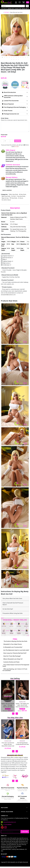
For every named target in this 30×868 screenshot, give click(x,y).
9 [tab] (21, 57)
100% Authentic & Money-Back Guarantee (13, 96)
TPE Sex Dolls (13, 198)
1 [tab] (2, 57)
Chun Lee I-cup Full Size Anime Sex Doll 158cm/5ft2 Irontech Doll (7, 744)
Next (27, 37)
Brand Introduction (10, 92)
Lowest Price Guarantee (11, 100)
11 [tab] (25, 57)
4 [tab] (9, 57)
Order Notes (4, 118)
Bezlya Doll (24, 8)
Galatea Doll (11, 8)
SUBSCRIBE (24, 831)
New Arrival (5, 198)
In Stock (20, 198)
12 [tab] (27, 57)
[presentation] (13, 713)
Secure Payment (9, 104)
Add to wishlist (7, 190)
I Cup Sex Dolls (21, 196)
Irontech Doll (17, 8)
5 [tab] (11, 57)
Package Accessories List (11, 114)
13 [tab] (11, 59)
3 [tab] (7, 57)
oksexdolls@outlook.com (8, 294)
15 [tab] (16, 59)
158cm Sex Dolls (13, 194)
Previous (2, 37)
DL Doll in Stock (6, 200)
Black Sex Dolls (6, 196)
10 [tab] (23, 57)
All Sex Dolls (22, 194)
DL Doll (6, 12)
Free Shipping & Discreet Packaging (15, 107)
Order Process (8, 110)
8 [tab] (18, 57)
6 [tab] (14, 57)
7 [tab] (16, 57)
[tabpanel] (15, 35)
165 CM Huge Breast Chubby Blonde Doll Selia (22, 743)
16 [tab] (18, 59)
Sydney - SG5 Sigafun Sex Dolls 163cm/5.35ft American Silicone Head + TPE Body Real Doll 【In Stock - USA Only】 (22, 705)
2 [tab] (4, 57)
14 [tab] (14, 59)
